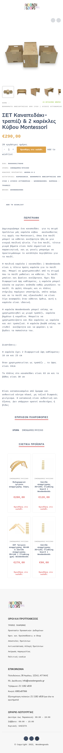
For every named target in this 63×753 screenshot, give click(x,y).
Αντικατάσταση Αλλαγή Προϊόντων (25, 646)
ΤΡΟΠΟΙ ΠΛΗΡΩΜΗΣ (17, 625)
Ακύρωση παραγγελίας (19, 651)
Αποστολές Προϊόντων (19, 641)
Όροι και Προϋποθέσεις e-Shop (24, 636)
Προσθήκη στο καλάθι (31, 149)
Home (4, 103)
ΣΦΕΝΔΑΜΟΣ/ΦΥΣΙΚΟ (19, 168)
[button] (5, 6)
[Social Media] (37, 738)
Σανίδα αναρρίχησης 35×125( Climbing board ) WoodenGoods (44, 550)
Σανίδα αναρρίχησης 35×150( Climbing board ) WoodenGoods (44, 487)
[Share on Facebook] (41, 205)
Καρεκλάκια (22, 177)
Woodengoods (16, 190)
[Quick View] (15, 502)
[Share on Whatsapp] (58, 205)
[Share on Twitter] (47, 205)
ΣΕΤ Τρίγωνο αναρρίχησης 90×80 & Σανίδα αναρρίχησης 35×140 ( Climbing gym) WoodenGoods (19, 551)
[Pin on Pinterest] (52, 205)
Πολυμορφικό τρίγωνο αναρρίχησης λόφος (19, 484)
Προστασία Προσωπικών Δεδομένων (25, 630)
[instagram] (31, 738)
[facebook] (26, 738)
